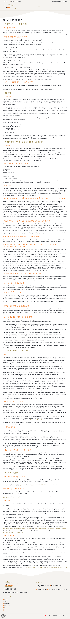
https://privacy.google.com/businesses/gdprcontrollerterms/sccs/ (50, 528)
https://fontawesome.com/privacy (11, 497)
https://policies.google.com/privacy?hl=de (30, 485)
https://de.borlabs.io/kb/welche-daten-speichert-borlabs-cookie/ (46, 419)
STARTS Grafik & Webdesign (60, 615)
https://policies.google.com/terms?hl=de (57, 567)
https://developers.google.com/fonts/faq (42, 484)
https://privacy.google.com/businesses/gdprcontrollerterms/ (17, 528)
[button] (38, 6)
